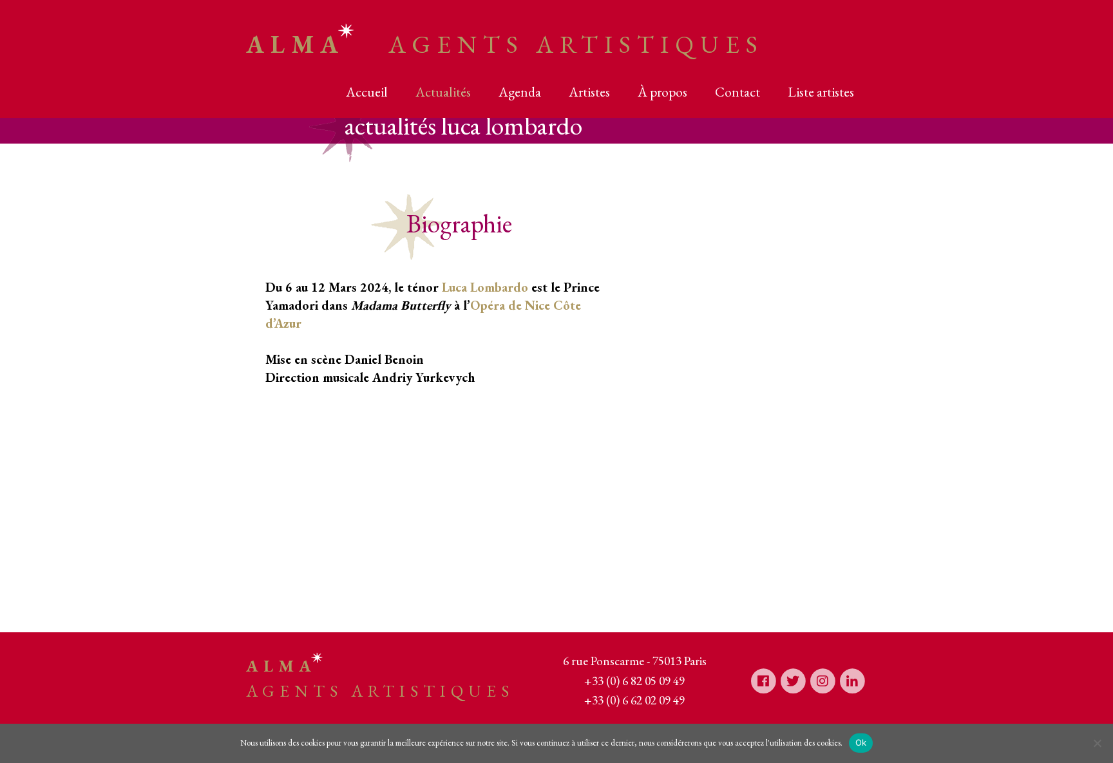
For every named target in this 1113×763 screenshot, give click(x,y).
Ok (861, 742)
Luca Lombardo (485, 287)
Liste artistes (821, 91)
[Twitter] (793, 680)
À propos (662, 91)
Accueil (367, 91)
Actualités (443, 91)
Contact (737, 91)
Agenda (520, 91)
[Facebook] (763, 680)
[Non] (1096, 743)
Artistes (589, 91)
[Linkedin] (852, 680)
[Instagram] (822, 680)
